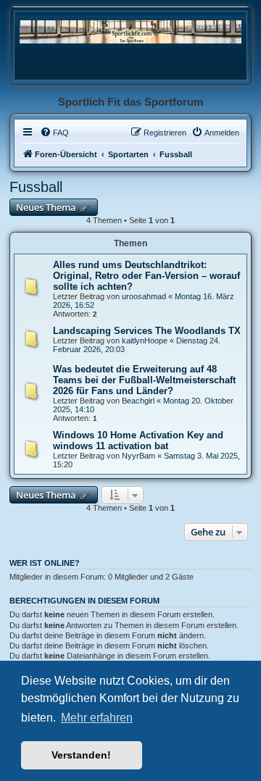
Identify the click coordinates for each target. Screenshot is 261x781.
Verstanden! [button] (81, 755)
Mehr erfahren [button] (97, 717)
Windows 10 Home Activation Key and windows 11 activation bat (138, 440)
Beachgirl (138, 400)
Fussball (35, 187)
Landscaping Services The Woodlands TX (147, 330)
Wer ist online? (44, 563)
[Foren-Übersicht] (130, 32)
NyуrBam (138, 455)
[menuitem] (54, 132)
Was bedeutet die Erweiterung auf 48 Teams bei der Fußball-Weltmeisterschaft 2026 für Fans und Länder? (144, 380)
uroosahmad (144, 296)
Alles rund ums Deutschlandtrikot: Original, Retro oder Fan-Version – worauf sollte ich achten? (146, 275)
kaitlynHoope (144, 340)
